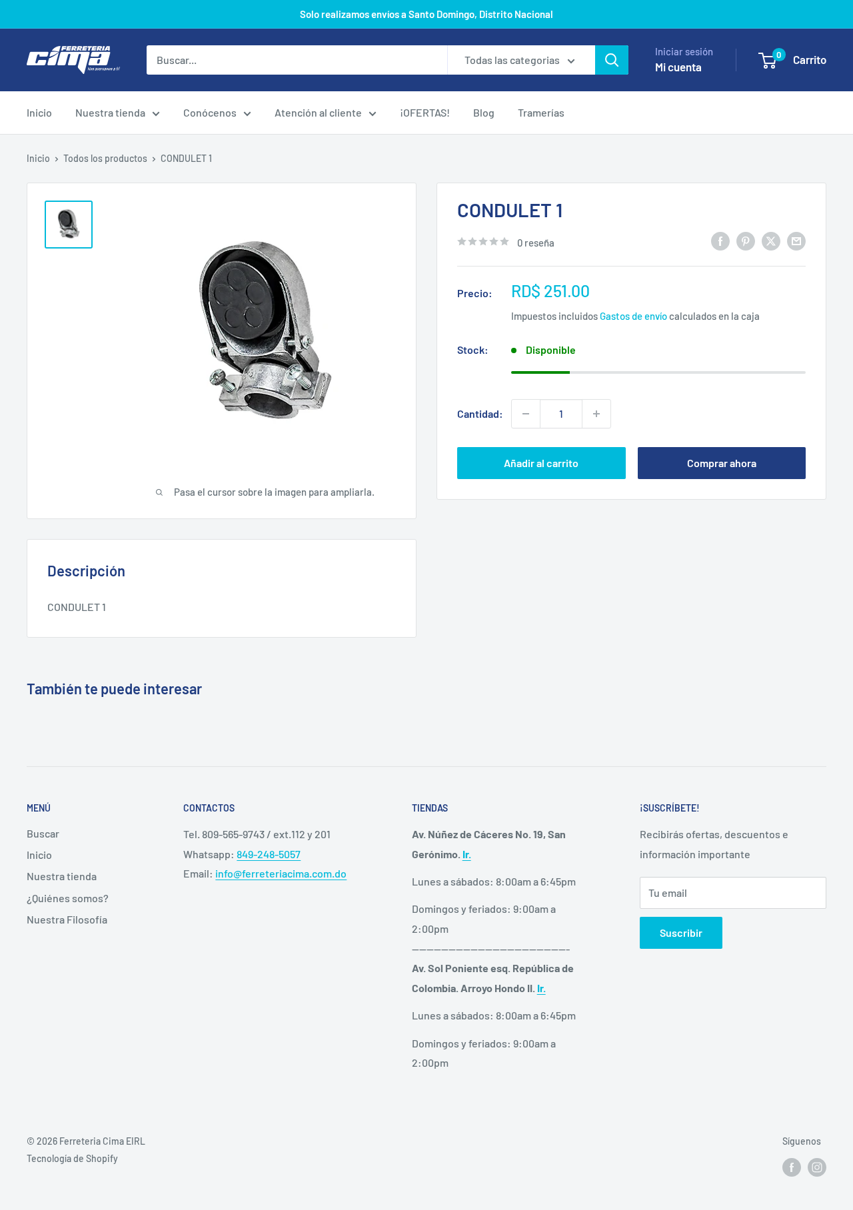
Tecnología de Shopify (72, 1158)
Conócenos (210, 112)
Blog (483, 112)
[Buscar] (611, 60)
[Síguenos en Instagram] (817, 1167)
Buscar (43, 833)
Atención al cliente (318, 112)
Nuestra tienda (110, 112)
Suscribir (681, 932)
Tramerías (541, 112)
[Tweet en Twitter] (771, 241)
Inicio (39, 112)
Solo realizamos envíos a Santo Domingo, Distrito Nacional (426, 14)
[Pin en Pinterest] (745, 241)
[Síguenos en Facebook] (791, 1167)
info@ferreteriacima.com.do (281, 873)
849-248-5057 (269, 854)
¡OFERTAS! (425, 112)
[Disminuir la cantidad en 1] (526, 414)
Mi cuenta (678, 66)
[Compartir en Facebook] (720, 241)
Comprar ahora (721, 462)
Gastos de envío (633, 315)
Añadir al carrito (541, 462)
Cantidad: (480, 413)
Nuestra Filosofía (67, 919)
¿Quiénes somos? (68, 898)
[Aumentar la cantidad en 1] (596, 414)
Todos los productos (105, 158)
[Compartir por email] (796, 241)
